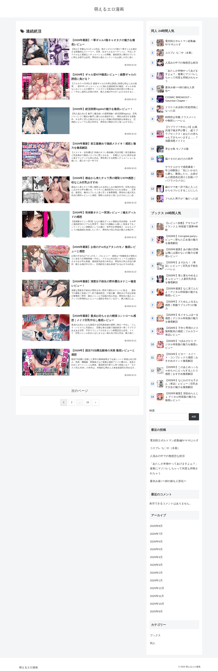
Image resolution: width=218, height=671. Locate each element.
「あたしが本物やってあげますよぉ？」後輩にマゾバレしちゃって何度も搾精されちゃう (174, 468)
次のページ (79, 391)
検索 (152, 410)
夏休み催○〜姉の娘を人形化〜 (168, 481)
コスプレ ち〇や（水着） (165, 448)
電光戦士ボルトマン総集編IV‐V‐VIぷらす (174, 440)
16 (87, 402)
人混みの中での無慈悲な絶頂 (167, 456)
